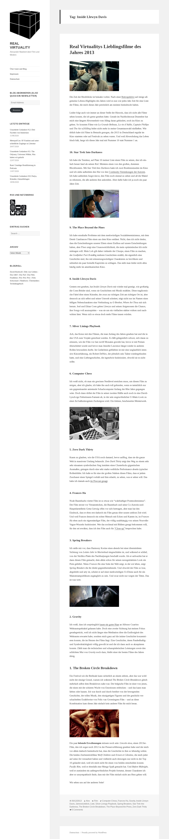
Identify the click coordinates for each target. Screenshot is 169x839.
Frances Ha (123, 801)
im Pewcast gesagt (99, 481)
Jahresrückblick (82, 804)
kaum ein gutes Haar (109, 624)
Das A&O (14, 275)
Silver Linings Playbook (106, 804)
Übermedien (34, 281)
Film (96, 801)
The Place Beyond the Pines (119, 807)
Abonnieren (17, 110)
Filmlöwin (24, 281)
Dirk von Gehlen (30, 272)
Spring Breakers (124, 804)
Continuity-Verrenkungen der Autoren (127, 172)
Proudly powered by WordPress (94, 832)
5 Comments (77, 810)
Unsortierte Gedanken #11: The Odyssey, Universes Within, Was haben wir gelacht (22, 154)
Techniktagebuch (16, 284)
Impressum (14, 74)
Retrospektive (127, 97)
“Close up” (119, 528)
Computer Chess (109, 801)
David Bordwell (16, 272)
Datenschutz (15, 79)
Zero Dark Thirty (140, 807)
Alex (88, 801)
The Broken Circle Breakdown (92, 807)
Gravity (132, 801)
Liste (92, 804)
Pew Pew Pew (24, 278)
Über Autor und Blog (18, 69)
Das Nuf (22, 275)
